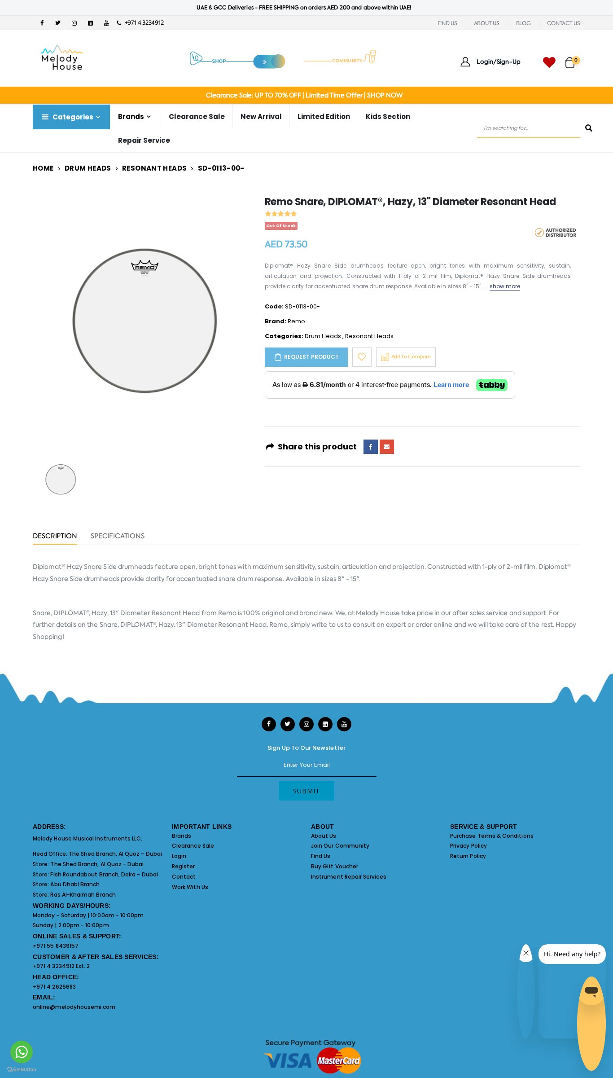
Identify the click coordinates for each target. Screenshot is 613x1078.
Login (179, 856)
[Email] (387, 447)
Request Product (311, 357)
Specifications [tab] (117, 537)
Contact (184, 876)
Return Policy (468, 856)
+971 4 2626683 (54, 986)
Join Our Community (340, 845)
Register (183, 866)
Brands (181, 836)
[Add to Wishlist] (362, 357)
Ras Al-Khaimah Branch (82, 894)
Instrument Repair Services (348, 876)
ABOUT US (486, 23)
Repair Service (144, 140)
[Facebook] (370, 447)
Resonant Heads (154, 168)
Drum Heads (88, 168)
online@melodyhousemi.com (74, 1007)
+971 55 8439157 (56, 946)
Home (43, 168)
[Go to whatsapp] (21, 1052)
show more (505, 286)
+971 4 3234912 (142, 22)
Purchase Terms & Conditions (492, 836)
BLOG (523, 23)
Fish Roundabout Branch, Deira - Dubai (104, 874)
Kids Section (388, 116)
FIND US (447, 23)
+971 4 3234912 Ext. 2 (61, 966)
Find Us (320, 856)
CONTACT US (563, 23)
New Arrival (261, 116)
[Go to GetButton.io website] (21, 1069)
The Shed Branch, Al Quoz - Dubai (115, 854)
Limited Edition (324, 116)
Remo (296, 321)
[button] (572, 58)
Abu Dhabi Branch (75, 884)
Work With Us (190, 887)
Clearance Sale (197, 116)
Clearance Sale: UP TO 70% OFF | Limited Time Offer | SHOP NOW (304, 95)
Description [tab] (55, 537)
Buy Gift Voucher (334, 866)
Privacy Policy (468, 845)
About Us (324, 836)
